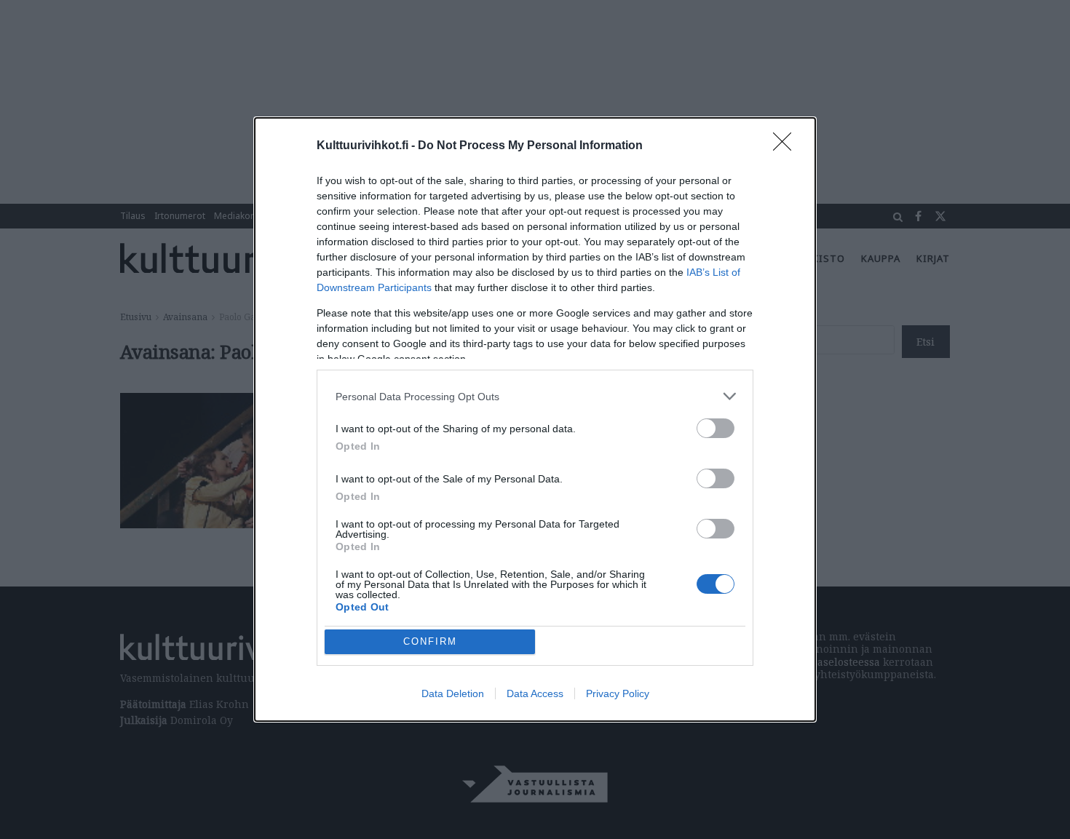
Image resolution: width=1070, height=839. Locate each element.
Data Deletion (452, 693)
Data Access (535, 693)
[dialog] (535, 419)
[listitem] (535, 396)
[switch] (715, 428)
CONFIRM (430, 641)
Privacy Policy (617, 693)
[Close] (787, 146)
